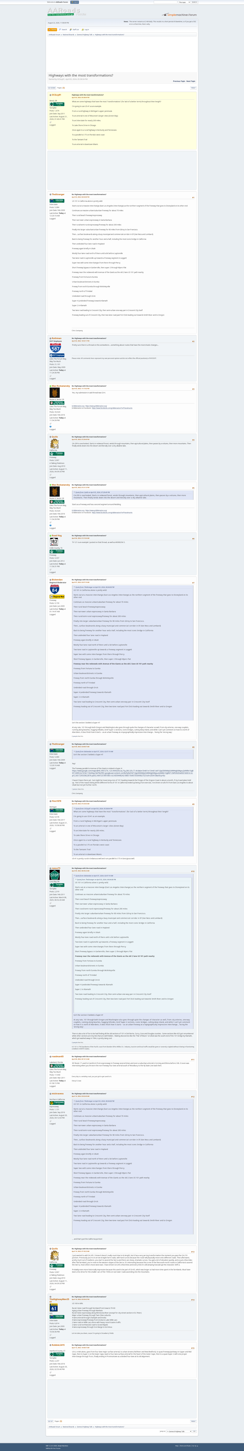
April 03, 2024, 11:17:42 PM (80, 388)
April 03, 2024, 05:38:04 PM (80, 97)
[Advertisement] (122, 55)
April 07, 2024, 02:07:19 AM (80, 582)
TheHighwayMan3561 (59, 1300)
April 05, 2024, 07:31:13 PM (80, 487)
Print (193, 88)
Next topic (190, 81)
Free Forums (56, 1448)
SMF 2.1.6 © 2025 (51, 1446)
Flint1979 (56, 801)
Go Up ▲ (195, 1446)
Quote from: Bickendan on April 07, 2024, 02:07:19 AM (94, 751)
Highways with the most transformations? (88, 95)
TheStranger (58, 194)
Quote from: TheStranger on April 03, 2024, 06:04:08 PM (94, 587)
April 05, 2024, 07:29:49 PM (80, 439)
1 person (75, 789)
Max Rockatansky (61, 386)
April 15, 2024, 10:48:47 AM (80, 1348)
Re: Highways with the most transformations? (89, 194)
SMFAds (48, 1448)
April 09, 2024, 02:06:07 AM (80, 747)
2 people (75, 736)
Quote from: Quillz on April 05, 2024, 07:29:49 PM (92, 492)
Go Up (50, 1421)
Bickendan (57, 579)
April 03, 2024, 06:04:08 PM (80, 197)
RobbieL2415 (58, 1345)
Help (176, 1446)
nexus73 (56, 868)
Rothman (57, 338)
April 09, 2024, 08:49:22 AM (80, 871)
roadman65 (58, 1056)
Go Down (51, 88)
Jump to (162, 1431)
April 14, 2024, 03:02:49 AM (80, 1096)
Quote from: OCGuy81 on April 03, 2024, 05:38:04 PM (93, 809)
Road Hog (57, 535)
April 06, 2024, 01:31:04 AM (80, 538)
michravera (58, 1093)
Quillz (55, 436)
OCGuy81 (56, 94)
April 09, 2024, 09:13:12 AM (80, 1059)
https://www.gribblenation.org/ (96, 406)
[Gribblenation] (51, 426)
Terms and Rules (185, 1446)
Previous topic (179, 81)
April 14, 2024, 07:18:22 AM (80, 1251)
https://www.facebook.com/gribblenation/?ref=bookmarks (112, 408)
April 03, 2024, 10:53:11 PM (80, 341)
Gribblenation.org (78, 406)
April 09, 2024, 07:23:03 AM (80, 804)
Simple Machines (63, 1446)
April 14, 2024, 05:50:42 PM (80, 1299)
